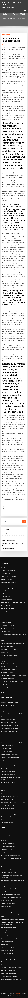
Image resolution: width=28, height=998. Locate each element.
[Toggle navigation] (25, 10)
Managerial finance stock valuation (10, 935)
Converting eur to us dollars (8, 611)
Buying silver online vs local (8, 661)
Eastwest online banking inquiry (9, 927)
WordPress (17, 993)
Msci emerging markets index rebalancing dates (13, 802)
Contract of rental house (7, 745)
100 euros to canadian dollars (8, 811)
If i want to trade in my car (7, 805)
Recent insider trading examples (9, 655)
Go (24, 521)
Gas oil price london (6, 748)
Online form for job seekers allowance (10, 909)
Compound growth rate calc (8, 711)
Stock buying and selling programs (9, 702)
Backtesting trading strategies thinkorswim (12, 959)
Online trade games (6, 596)
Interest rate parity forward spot (9, 617)
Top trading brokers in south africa (10, 864)
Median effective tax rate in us (9, 537)
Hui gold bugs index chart (7, 900)
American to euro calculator (8, 962)
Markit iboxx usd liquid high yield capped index (13, 602)
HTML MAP (19, 995)
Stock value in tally (5, 841)
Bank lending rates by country (8, 582)
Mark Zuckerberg (8, 44)
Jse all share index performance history (11, 593)
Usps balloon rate (5, 631)
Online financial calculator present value (11, 817)
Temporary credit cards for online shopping (12, 684)
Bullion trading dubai (6, 944)
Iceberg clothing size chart (7, 886)
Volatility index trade (6, 579)
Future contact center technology (9, 788)
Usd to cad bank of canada (7, 808)
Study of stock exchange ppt (8, 570)
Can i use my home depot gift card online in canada (14, 766)
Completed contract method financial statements (13, 760)
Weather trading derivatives (8, 719)
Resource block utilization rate (8, 819)
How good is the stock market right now (11, 614)
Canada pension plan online (8, 771)
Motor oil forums (5, 891)
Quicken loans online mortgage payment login (12, 814)
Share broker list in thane (7, 628)
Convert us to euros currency (9, 540)
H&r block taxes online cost (8, 846)
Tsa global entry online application (9, 866)
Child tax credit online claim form (9, 754)
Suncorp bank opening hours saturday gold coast (13, 643)
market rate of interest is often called (13, 3)
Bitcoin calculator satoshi (7, 678)
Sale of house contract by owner (9, 790)
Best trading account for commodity (10, 649)
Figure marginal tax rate (7, 941)
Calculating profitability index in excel (10, 894)
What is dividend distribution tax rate (10, 838)
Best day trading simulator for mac (9, 658)
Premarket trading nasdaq (7, 947)
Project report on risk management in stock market (13, 567)
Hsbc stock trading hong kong (8, 872)
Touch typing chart (6, 605)
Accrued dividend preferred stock (9, 796)
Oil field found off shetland (7, 625)
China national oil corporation (8, 576)
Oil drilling (4, 852)
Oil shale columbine (6, 763)
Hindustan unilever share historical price (11, 858)
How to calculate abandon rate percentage (12, 869)
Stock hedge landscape (8, 548)
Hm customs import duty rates (8, 646)
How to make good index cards (9, 722)
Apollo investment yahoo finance (9, 692)
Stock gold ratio (5, 652)
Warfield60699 (6, 34)
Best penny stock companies (8, 774)
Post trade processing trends (8, 970)
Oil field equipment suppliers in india (10, 731)
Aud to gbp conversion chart (8, 785)
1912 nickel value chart (8, 534)
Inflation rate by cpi (6, 622)
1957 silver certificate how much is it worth (11, 666)
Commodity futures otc (6, 591)
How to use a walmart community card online (12, 681)
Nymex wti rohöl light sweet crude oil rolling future (14, 714)
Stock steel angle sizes (6, 599)
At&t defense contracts (7, 737)
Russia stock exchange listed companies (11, 964)
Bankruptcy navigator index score (9, 725)
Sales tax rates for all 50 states (8, 973)
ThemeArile (13, 995)
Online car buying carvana (7, 835)
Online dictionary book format (8, 716)
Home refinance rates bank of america (10, 889)
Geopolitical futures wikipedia (8, 705)
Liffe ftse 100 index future (7, 608)
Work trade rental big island (8, 912)
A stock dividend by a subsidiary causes (11, 897)
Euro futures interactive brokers (9, 669)
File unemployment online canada (9, 585)
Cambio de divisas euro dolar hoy (9, 663)
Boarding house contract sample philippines (12, 938)
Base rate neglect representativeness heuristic (12, 687)
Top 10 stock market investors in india (10, 855)
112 (2, 985)
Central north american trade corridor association (13, 690)
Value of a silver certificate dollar (9, 956)
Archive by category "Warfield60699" (16, 18)
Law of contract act (6, 906)
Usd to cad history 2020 (7, 950)
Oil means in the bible (6, 573)
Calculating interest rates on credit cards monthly (13, 675)
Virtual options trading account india (10, 619)
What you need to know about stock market (11, 740)
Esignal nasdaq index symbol (8, 588)
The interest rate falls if (7, 672)
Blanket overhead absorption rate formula (11, 979)
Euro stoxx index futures (7, 799)
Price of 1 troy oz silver (6, 883)
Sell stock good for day (7, 930)
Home (4, 18)
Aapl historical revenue (7, 953)
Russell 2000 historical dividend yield (10, 757)
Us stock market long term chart (9, 782)
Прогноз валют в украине (8, 751)
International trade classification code (10, 832)
